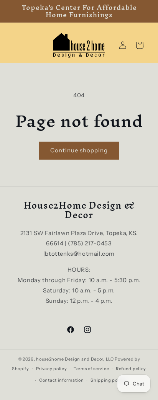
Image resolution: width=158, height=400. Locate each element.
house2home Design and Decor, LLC (75, 359)
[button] (139, 45)
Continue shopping (79, 150)
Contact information (61, 380)
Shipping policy (108, 380)
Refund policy (131, 368)
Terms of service (91, 368)
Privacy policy (51, 368)
